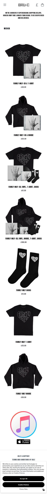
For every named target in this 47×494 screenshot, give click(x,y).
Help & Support (24, 456)
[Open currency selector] (37, 5)
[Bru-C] (23, 4)
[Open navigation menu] (5, 5)
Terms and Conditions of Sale (23, 459)
